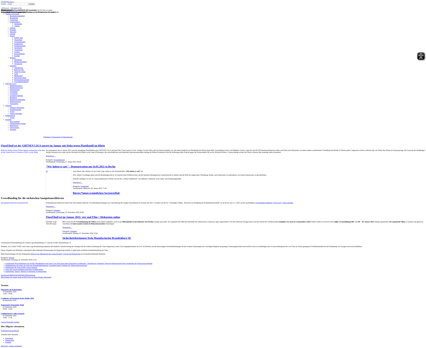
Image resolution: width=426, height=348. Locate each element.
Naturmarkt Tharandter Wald (12, 305)
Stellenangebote (15, 102)
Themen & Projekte (12, 14)
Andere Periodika (16, 114)
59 (10, 275)
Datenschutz (9, 340)
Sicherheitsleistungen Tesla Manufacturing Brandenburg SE (96, 238)
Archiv (12, 112)
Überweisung (14, 128)
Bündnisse (13, 98)
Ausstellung (18, 50)
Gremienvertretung (16, 96)
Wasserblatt (18, 40)
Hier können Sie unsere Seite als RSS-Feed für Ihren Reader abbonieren (26, 277)
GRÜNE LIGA (10, 84)
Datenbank (18, 60)
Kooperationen (19, 54)
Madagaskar (18, 76)
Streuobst (13, 32)
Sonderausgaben (15, 110)
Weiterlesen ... (51, 156)
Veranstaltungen (19, 42)
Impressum (9, 338)
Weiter (29, 275)
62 (15, 275)
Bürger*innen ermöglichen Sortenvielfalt (96, 193)
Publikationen (10, 116)
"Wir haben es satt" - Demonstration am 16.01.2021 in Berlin (80, 166)
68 (26, 275)
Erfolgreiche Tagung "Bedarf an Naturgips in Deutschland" (26, 271)
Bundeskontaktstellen (17, 16)
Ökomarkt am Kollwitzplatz (11, 290)
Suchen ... (4, 4)
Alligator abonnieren (17, 108)
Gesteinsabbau (15, 22)
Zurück (6, 275)
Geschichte (14, 94)
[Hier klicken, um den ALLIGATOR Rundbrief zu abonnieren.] (213, 331)
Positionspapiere (20, 46)
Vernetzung (18, 64)
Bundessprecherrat (16, 88)
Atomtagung (18, 68)
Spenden (8, 120)
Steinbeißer (18, 24)
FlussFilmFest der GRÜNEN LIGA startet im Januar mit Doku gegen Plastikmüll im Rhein (53, 145)
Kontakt (17, 56)
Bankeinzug (14, 126)
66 (22, 275)
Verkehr (12, 34)
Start (2, 275)
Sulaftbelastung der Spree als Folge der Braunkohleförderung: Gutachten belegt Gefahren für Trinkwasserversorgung (46, 265)
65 (21, 275)
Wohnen (13, 58)
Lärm (16, 74)
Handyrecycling (19, 72)
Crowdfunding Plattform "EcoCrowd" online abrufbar (274, 203)
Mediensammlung (20, 62)
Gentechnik (14, 20)
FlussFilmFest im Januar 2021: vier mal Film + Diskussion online (83, 217)
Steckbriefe (18, 48)
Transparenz (14, 104)
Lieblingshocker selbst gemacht (12, 314)
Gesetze (17, 26)
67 (24, 275)
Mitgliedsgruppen (16, 86)
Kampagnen (18, 44)
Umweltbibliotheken (21, 82)
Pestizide (13, 30)
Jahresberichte (15, 90)
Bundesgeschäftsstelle (17, 100)
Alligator (8, 106)
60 (12, 275)
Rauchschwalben (20, 78)
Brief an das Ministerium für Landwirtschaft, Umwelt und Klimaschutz (56, 254)
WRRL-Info (18, 38)
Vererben (13, 130)
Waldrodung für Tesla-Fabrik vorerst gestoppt (21, 267)
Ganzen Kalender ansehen (10, 322)
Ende (33, 275)
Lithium (12, 28)
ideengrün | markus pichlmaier (11, 346)
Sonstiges (13, 66)
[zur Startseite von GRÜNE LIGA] (7, 2)
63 (17, 275)
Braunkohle (14, 18)
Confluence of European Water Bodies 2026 (17, 298)
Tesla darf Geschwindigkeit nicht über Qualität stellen (24, 269)
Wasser (12, 36)
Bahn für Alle (19, 70)
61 (14, 275)
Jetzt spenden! (15, 122)
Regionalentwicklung (21, 80)
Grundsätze (14, 92)
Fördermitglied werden (18, 124)
